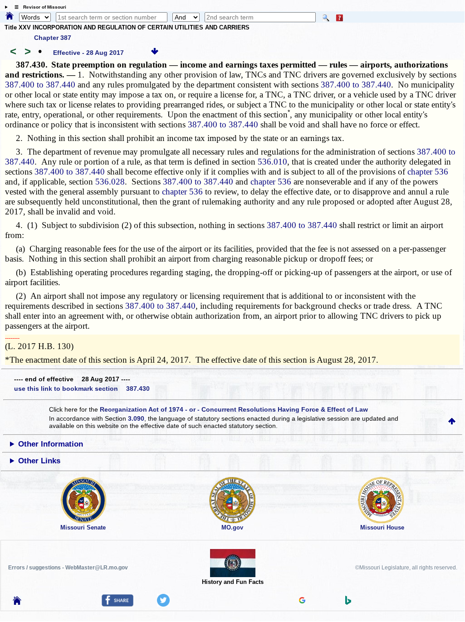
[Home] (9, 16)
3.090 (136, 418)
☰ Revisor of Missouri (38, 7)
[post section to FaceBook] (117, 604)
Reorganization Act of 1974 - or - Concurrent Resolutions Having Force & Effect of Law (234, 409)
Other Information (50, 444)
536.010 (272, 161)
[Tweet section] (163, 604)
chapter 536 (427, 171)
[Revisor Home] (17, 602)
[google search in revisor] (302, 601)
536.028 (110, 181)
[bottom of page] (154, 52)
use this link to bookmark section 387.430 (82, 388)
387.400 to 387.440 (40, 84)
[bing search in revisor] (348, 602)
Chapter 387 (52, 37)
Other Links (39, 461)
